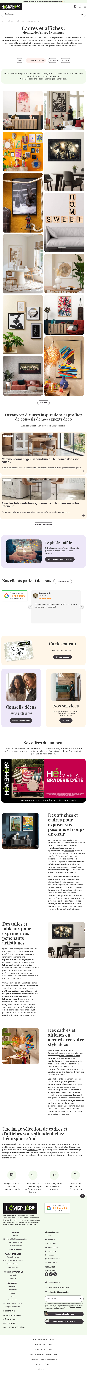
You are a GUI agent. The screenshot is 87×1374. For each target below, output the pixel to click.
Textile (12, 1293)
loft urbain (57, 1100)
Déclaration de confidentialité (43, 1354)
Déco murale (12, 1300)
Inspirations (9, 1311)
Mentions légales (43, 1364)
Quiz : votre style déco (14, 1327)
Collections (9, 1323)
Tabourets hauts (13, 1264)
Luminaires (13, 1290)
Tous (19, 60)
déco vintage (72, 1106)
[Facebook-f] (46, 1274)
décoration (69, 851)
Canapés (13, 1275)
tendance (26, 996)
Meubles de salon (15, 1242)
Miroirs (53, 60)
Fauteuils (13, 1278)
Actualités (50, 1267)
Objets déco (12, 1286)
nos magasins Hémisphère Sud (55, 1147)
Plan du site (43, 1369)
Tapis (13, 1296)
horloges (50, 1152)
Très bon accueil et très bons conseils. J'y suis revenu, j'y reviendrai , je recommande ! (56, 605)
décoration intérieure (11, 978)
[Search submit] (81, 14)
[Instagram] (51, 1274)
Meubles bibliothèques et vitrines (15, 1239)
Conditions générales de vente (43, 1359)
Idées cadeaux (10, 1319)
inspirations (32, 1150)
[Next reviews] (82, 607)
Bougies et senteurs (12, 1307)
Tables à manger (13, 1257)
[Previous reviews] (30, 607)
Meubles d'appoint (15, 1249)
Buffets (15, 1235)
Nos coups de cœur (12, 1315)
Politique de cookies (43, 1349)
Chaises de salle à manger (13, 1260)
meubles (62, 840)
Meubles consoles (15, 1246)
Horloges (66, 60)
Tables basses (13, 1267)
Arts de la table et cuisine (12, 1303)
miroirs (37, 1152)
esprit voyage (55, 1095)
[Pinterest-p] (55, 1274)
